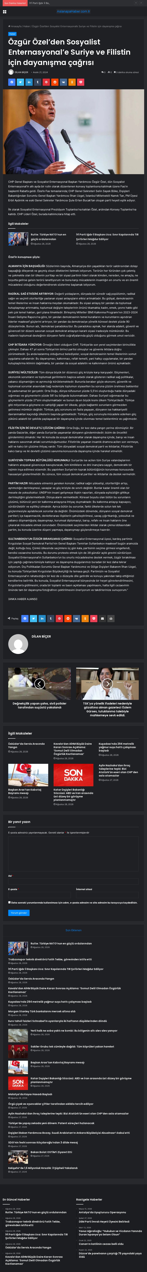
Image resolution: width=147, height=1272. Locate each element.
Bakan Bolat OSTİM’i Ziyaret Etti (51, 1152)
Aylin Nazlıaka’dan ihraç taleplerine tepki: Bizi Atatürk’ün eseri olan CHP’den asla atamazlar (118, 770)
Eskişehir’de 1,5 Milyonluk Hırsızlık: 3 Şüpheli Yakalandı (43, 1168)
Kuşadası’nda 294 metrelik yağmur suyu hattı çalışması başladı (117, 747)
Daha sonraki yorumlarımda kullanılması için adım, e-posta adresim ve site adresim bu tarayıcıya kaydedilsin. (74, 902)
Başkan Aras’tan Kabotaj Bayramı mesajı (24, 791)
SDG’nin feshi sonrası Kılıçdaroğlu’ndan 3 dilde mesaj (43, 1142)
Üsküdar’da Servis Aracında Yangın (26, 745)
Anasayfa (15, 26)
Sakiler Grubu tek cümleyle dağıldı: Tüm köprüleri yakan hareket (72, 1046)
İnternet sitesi (84, 889)
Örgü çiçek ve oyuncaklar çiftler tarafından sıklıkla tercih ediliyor (50, 1104)
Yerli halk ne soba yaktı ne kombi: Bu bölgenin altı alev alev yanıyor (74, 1030)
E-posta (13, 889)
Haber (26, 26)
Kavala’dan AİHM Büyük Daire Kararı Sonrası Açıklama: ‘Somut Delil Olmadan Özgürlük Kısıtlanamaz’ (73, 749)
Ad (10, 875)
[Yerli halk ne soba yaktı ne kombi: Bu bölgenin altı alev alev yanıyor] (18, 1035)
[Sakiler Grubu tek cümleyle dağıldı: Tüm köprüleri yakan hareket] (18, 1051)
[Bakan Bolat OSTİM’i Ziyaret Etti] (18, 1157)
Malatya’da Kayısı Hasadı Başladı (30, 1094)
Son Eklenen (74, 930)
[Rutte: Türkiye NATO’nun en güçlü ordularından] (18, 239)
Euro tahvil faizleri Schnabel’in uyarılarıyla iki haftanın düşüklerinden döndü (57, 1021)
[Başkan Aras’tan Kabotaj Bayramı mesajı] (28, 775)
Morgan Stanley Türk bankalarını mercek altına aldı (41, 1011)
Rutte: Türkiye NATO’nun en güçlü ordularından (61, 943)
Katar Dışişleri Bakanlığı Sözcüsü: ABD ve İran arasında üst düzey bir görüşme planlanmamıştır (73, 795)
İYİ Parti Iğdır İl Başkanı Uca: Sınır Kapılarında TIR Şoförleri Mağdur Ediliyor (70, 3)
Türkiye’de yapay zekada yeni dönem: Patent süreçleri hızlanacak (51, 1123)
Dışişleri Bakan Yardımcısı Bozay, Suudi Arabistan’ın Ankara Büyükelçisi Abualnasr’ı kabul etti (69, 1133)
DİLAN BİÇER (21, 72)
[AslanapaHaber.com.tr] (73, 11)
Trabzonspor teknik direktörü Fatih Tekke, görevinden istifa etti (50, 959)
